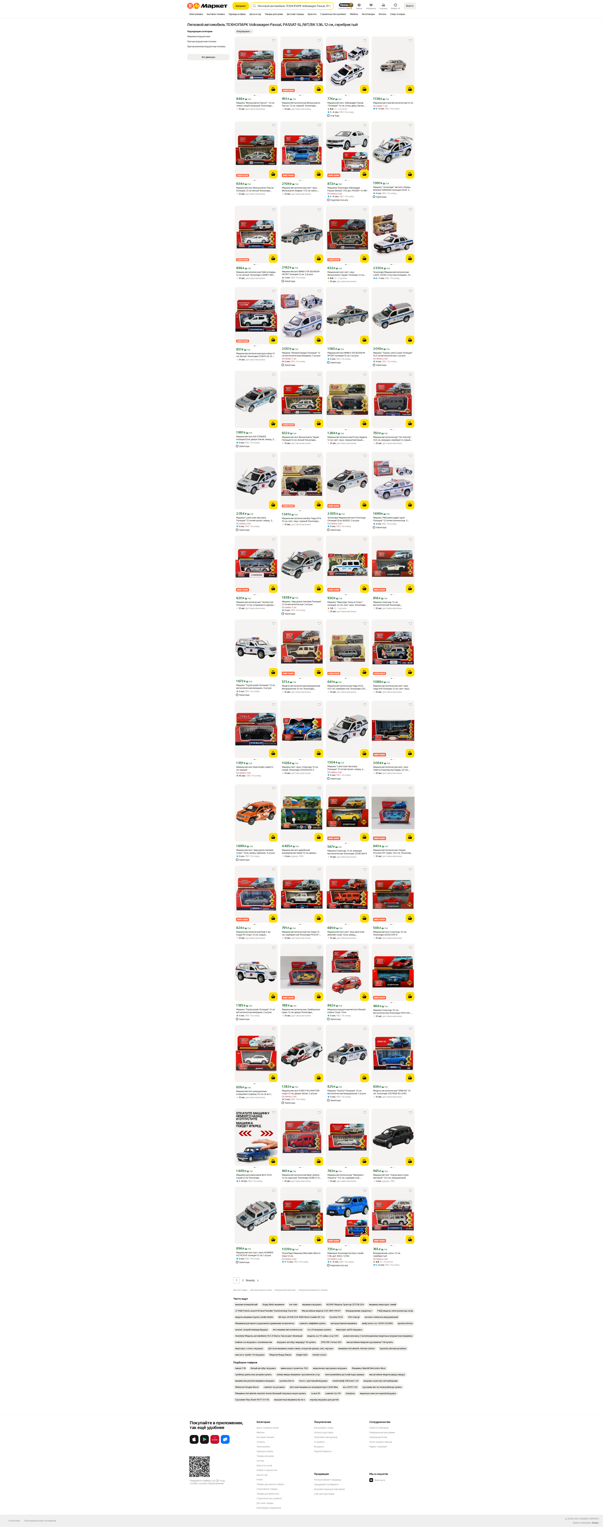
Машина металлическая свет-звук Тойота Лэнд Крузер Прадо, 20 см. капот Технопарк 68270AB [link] (390, 768)
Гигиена (261, 1442)
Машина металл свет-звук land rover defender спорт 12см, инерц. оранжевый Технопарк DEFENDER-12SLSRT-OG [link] (345, 933)
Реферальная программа (382, 1432)
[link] (246, 1304)
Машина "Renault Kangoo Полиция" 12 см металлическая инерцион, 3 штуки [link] (301, 354)
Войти (409, 5)
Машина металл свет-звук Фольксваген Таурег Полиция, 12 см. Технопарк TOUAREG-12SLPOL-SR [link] (345, 273)
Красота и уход (264, 1465)
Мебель (261, 1432)
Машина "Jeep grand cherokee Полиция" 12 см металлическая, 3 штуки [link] (302, 603)
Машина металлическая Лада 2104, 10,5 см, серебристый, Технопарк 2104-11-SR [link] (347, 687)
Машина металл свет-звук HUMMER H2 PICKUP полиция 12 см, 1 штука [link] (254, 1254)
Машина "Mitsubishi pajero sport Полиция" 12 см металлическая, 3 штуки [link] (390, 519)
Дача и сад (262, 1475)
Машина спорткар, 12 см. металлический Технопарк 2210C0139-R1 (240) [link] (386, 603)
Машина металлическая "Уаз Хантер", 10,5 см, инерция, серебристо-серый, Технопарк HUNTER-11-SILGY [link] (392, 438)
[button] (244, 31)
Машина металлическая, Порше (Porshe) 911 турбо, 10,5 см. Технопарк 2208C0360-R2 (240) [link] (392, 851)
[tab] (196, 14)
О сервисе (319, 1442)
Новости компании (379, 1428)
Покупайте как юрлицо (325, 1437)
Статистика (14, 1520)
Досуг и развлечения (267, 1428)
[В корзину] (273, 89)
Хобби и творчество (267, 1470)
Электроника (263, 1446)
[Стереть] (330, 6)
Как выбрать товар (323, 1428)
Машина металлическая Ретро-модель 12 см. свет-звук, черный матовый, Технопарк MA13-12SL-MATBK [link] (347, 438)
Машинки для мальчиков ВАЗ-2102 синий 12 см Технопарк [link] (254, 1176)
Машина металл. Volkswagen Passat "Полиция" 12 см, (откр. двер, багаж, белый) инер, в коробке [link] (345, 104)
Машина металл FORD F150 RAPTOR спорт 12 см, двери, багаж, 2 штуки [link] (300, 1092)
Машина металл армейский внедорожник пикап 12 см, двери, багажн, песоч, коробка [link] (299, 851)
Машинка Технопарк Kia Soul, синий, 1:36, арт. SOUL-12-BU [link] (345, 1254)
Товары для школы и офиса (270, 1484)
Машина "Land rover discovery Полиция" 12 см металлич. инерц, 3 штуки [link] (254, 519)
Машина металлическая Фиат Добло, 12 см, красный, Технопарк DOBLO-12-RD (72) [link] (301, 1176)
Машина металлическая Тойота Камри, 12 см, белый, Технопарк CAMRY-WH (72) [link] (256, 273)
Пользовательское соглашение (40, 1520)
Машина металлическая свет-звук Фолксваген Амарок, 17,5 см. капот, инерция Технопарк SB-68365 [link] (299, 189)
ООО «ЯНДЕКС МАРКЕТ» (586, 1518)
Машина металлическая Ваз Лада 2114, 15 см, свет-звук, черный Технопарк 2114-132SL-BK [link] (301, 520)
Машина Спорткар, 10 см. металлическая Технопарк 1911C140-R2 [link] (392, 1011)
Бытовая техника (265, 1437)
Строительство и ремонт (269, 1498)
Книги (260, 1479)
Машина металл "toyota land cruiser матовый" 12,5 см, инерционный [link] (391, 1176)
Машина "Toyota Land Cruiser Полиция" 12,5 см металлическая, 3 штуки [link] (393, 354)
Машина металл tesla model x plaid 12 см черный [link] (254, 768)
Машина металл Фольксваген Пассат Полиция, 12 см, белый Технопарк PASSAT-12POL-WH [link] (255, 189)
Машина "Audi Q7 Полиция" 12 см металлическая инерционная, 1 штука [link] (346, 1092)
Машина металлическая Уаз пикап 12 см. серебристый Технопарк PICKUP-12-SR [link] (300, 933)
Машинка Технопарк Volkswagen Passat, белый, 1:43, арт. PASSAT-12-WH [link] (347, 189)
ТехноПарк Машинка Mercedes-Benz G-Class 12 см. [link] (301, 1254)
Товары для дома (265, 1456)
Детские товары (265, 1503)
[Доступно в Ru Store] (225, 1443)
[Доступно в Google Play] (204, 1443)
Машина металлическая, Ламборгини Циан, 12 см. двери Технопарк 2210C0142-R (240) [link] (301, 1011)
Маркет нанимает (378, 1446)
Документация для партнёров (329, 1489)
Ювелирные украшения (269, 1508)
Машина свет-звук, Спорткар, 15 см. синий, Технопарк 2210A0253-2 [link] (300, 768)
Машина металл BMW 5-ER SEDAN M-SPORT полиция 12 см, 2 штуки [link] (346, 354)
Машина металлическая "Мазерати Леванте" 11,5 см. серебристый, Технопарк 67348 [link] (345, 1176)
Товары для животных (268, 1493)
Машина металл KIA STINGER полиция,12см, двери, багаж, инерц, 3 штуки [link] (255, 438)
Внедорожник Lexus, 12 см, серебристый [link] (386, 1254)
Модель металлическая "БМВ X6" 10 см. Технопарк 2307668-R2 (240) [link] (392, 1092)
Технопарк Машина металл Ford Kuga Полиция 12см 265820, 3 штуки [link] (346, 519)
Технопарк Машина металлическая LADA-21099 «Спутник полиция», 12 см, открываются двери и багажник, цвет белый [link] (391, 273)
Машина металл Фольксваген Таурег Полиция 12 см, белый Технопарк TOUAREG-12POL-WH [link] (300, 438)
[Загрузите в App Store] (194, 1443)
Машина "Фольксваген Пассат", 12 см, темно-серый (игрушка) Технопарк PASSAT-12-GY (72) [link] (255, 104)
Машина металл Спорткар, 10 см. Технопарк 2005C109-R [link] (390, 933)
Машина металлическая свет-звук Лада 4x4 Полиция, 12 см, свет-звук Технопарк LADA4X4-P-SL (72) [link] (391, 687)
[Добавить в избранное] (274, 40)
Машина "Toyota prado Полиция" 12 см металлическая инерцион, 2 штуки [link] (255, 1011)
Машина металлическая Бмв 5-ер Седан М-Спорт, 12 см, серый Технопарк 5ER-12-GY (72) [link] (253, 933)
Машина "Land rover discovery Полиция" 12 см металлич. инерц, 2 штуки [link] (345, 768)
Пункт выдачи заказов (380, 1442)
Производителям (378, 1437)
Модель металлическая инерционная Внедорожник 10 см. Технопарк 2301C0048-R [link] (301, 687)
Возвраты (319, 1446)
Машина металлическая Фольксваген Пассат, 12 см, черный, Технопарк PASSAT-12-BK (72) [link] (301, 104)
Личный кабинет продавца (327, 1479)
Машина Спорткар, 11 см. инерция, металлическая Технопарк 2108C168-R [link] (347, 852)
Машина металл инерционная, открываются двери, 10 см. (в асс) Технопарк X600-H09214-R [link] (253, 1093)
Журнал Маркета (322, 1451)
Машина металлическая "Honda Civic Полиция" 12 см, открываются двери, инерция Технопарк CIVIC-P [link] (255, 603)
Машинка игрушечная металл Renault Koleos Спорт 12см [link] (346, 1011)
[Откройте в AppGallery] (214, 1443)
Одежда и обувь (265, 1451)
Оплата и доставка (323, 1432)
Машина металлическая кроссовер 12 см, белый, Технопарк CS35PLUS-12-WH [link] (255, 355)
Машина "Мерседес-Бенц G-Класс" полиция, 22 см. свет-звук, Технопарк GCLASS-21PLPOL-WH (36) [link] (346, 603)
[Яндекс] (595, 1523)
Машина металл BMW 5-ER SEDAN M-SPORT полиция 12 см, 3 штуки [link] (301, 273)
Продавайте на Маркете (326, 1484)
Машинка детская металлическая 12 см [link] (393, 103)
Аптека (260, 1460)
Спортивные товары (267, 1489)
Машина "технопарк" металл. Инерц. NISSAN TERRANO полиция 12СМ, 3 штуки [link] (392, 188)
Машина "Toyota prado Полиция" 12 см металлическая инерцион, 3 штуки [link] (255, 686)
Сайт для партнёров (324, 1494)
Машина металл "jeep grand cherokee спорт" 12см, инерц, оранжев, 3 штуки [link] (255, 851)
